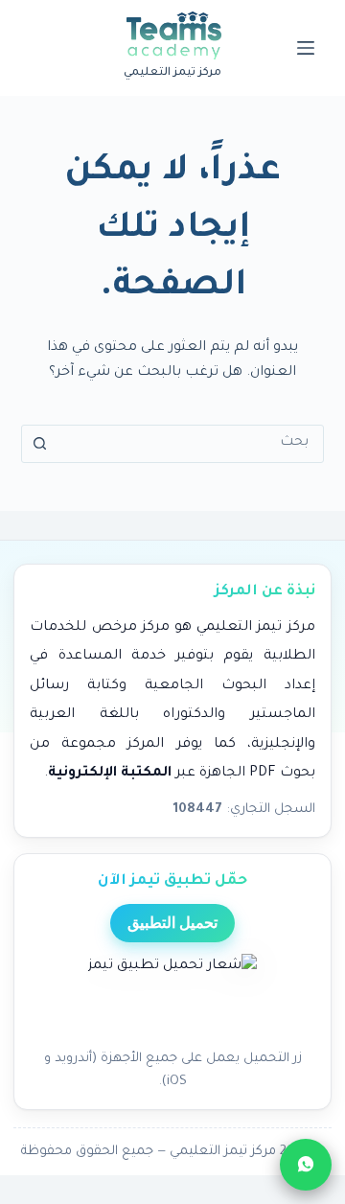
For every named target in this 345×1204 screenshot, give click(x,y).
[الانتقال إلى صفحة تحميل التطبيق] (172, 996)
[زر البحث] (40, 444)
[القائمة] (305, 48)
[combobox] (191, 444)
